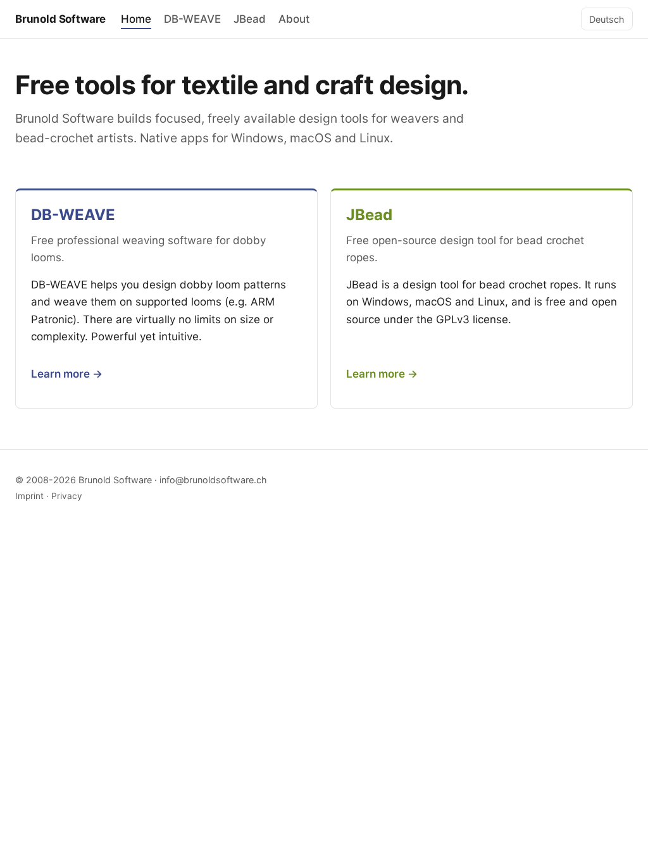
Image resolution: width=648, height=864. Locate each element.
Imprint (29, 496)
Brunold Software (60, 19)
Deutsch (607, 19)
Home (136, 19)
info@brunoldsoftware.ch (213, 479)
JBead (250, 19)
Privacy (66, 496)
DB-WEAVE (192, 19)
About (293, 19)
